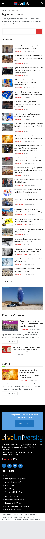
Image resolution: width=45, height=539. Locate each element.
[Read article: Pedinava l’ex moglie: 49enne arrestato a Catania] (7, 202)
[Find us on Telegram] (15, 466)
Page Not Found (13, 10)
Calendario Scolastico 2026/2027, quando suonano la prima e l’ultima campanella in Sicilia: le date (28, 170)
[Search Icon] (42, 3)
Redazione (19, 51)
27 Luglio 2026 (18, 355)
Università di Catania (8, 322)
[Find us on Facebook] (4, 466)
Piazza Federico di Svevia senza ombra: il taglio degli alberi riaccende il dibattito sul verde (28, 58)
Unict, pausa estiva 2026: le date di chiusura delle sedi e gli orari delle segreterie (31, 323)
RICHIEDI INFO (24, 424)
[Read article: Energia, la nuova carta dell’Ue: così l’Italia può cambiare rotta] (7, 262)
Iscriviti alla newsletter (13, 510)
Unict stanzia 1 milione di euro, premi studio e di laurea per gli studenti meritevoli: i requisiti (26, 349)
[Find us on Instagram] (20, 466)
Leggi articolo (11, 341)
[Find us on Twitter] (9, 466)
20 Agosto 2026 (30, 185)
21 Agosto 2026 (30, 97)
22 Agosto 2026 (30, 51)
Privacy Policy (34, 520)
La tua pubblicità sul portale (15, 479)
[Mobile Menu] (3, 3)
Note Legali (8, 459)
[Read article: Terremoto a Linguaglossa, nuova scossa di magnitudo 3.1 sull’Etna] (7, 242)
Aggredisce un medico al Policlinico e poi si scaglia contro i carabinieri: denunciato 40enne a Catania (28, 70)
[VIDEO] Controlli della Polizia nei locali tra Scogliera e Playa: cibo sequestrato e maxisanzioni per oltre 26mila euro (28, 148)
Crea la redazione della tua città (17, 506)
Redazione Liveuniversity (14, 500)
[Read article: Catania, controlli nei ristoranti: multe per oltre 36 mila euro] (7, 182)
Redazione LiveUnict (12, 496)
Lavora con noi (10, 485)
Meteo (6, 371)
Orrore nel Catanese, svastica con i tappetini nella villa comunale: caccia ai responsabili (27, 104)
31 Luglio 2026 (35, 329)
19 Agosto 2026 (30, 274)
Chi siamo (9, 475)
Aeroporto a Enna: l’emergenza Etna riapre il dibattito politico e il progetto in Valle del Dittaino (28, 126)
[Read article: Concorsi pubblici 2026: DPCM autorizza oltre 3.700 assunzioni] (7, 272)
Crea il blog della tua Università (16, 489)
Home (4, 10)
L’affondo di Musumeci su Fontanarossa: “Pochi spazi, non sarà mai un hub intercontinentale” (28, 82)
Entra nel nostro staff (13, 482)
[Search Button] (39, 31)
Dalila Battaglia (21, 195)
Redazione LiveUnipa (13, 503)
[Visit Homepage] (22, 3)
